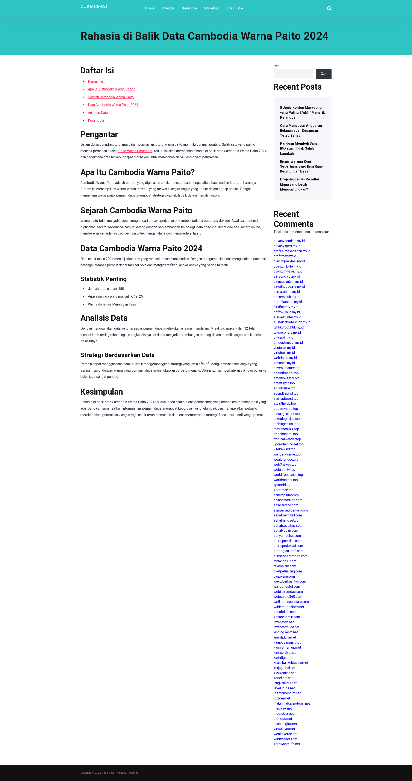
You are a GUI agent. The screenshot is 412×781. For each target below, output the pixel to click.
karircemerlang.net (287, 647)
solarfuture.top (284, 388)
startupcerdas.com (287, 541)
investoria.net (284, 622)
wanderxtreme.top (287, 454)
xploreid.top (282, 485)
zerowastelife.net (287, 744)
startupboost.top (286, 399)
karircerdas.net (285, 653)
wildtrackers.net (285, 739)
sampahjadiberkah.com (291, 510)
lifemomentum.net (287, 693)
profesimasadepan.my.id (292, 251)
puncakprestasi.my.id (289, 261)
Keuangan (189, 8)
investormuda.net (286, 627)
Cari (276, 66)
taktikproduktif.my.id (289, 327)
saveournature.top (287, 368)
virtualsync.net (284, 729)
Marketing (211, 8)
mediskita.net (284, 713)
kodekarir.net (283, 678)
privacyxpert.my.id (287, 246)
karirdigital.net (284, 658)
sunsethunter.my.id (287, 317)
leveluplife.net (284, 688)
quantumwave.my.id (288, 271)
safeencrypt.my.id (287, 276)
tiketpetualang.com (288, 571)
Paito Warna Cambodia (135, 151)
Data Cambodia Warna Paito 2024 (113, 105)
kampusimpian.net (287, 642)
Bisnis (149, 8)
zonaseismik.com (287, 617)
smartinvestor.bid (287, 378)
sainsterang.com (286, 505)
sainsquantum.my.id (288, 282)
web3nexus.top (285, 464)
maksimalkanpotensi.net (292, 703)
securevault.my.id (286, 297)
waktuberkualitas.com (290, 581)
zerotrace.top (284, 490)
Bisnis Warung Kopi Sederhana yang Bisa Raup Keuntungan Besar (301, 166)
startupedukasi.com (288, 546)
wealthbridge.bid (286, 459)
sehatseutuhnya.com (289, 526)
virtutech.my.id (284, 353)
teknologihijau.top (287, 419)
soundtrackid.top (286, 393)
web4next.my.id (285, 358)
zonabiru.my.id (284, 363)
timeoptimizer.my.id (288, 343)
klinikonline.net (285, 673)
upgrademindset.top (289, 444)
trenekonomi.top (286, 434)
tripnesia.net (283, 719)
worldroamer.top (286, 480)
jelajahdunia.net (285, 637)
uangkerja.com (284, 576)
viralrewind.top (284, 449)
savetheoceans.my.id (289, 287)
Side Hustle (234, 8)
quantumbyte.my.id (287, 266)
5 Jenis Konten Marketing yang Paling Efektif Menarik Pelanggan (302, 113)
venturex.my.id (284, 348)
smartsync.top (284, 383)
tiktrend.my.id (283, 337)
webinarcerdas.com (288, 592)
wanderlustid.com (287, 586)
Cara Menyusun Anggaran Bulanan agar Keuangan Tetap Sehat (301, 131)
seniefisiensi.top (286, 373)
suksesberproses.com (290, 556)
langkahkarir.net (285, 683)
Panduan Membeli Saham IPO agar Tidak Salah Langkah (300, 148)
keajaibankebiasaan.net (291, 663)
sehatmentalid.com (288, 515)
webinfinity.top (284, 470)
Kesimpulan (97, 120)
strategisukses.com (288, 551)
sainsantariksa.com (288, 500)
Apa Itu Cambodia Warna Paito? (111, 89)
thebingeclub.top (286, 424)
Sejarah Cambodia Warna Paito (111, 97)
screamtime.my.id (287, 292)
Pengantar (95, 81)
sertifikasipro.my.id (288, 302)
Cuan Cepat (94, 6)
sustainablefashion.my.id (292, 322)
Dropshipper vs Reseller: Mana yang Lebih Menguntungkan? (300, 184)
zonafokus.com (285, 612)
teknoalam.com (285, 566)
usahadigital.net (285, 724)
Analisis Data (98, 113)
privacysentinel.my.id (289, 241)
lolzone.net (282, 698)
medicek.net (283, 708)
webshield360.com (288, 597)
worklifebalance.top (288, 475)
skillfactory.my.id (286, 307)
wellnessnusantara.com (291, 602)
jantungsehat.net (286, 632)
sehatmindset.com (287, 520)
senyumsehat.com (287, 536)
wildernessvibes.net (289, 607)
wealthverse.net (285, 734)
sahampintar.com (286, 495)
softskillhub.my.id (287, 312)
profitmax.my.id (285, 256)
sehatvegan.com (286, 530)
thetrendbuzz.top (286, 429)
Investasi (168, 8)
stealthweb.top (285, 403)
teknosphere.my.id (287, 332)
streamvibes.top (286, 409)
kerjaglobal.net (284, 668)
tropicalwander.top (287, 439)
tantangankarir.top (287, 414)
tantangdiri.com (285, 561)
